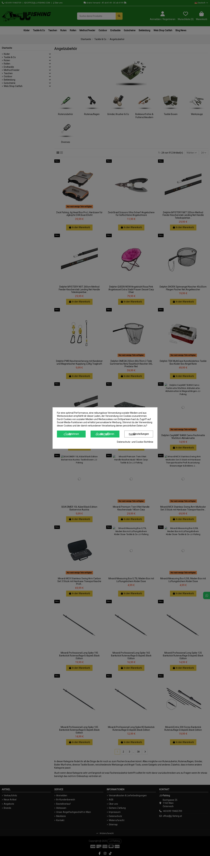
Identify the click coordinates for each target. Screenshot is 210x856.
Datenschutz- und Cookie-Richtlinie (135, 442)
